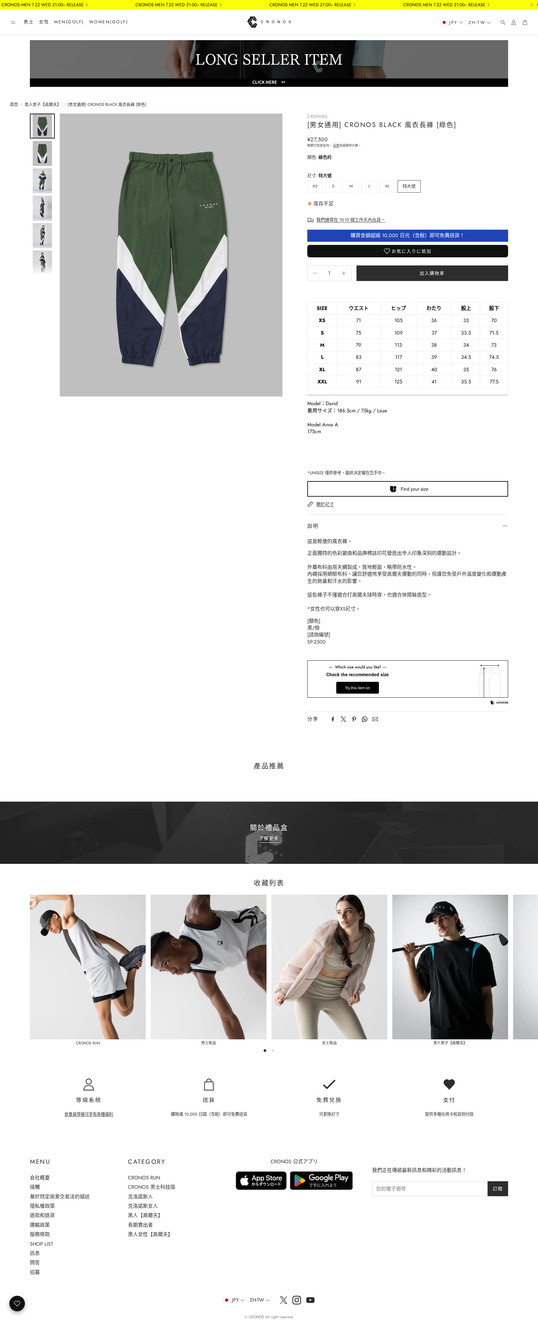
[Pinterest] (354, 719)
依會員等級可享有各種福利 (88, 1114)
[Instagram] (296, 1300)
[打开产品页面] (88, 967)
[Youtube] (310, 1300)
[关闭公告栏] (531, 4)
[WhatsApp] (364, 719)
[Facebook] (333, 719)
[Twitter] (343, 719)
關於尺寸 (325, 504)
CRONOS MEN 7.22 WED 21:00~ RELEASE (43, 4)
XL (387, 186)
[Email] (375, 719)
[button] (13, 22)
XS (315, 186)
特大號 (409, 186)
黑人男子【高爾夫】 (43, 104)
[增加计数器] (343, 273)
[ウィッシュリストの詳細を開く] (17, 1303)
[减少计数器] (315, 273)
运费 (336, 145)
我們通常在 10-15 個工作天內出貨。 (350, 220)
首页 (14, 104)
